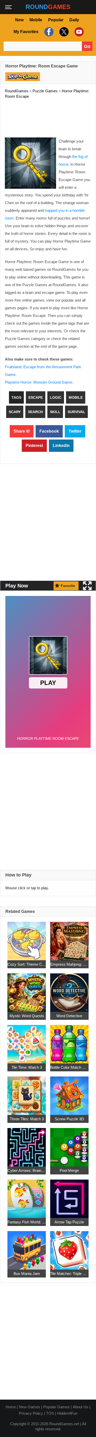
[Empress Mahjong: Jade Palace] (69, 938)
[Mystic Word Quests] (26, 989)
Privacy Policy (31, 1413)
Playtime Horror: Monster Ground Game (38, 382)
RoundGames (16, 91)
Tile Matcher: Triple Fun (69, 1273)
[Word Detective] (69, 989)
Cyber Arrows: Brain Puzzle (26, 1170)
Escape (35, 397)
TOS (50, 1413)
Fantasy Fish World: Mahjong (26, 1222)
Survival (76, 412)
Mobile (35, 20)
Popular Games (56, 1407)
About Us (80, 1407)
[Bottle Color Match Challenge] (69, 1041)
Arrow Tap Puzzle (69, 1222)
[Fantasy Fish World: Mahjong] (26, 1196)
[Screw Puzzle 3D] (69, 1093)
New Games (29, 1407)
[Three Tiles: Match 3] (26, 1093)
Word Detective (69, 1016)
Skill (55, 412)
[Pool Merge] (69, 1144)
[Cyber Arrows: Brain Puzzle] (26, 1144)
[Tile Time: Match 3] (26, 1041)
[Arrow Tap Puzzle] (69, 1196)
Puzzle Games (45, 91)
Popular (55, 20)
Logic (55, 397)
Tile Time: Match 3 (27, 1067)
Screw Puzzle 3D (69, 1119)
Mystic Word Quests (26, 1016)
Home (11, 1407)
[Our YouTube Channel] (78, 31)
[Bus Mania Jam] (26, 1247)
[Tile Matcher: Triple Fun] (69, 1247)
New (19, 20)
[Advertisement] (48, 117)
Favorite (68, 586)
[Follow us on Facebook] (48, 31)
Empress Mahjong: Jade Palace (69, 964)
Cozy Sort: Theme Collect (26, 964)
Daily (74, 20)
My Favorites (26, 31)
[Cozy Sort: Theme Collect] (26, 938)
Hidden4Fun (67, 1413)
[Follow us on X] (63, 31)
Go (87, 46)
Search (35, 412)
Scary (15, 412)
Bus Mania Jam (27, 1273)
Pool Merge (69, 1170)
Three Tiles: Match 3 (27, 1119)
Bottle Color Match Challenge (69, 1067)
